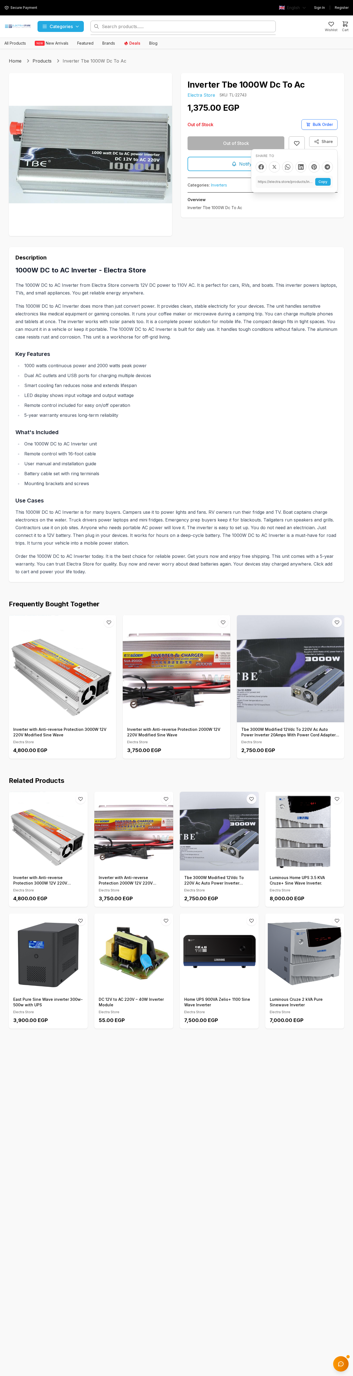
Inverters (219, 185)
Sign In (319, 8)
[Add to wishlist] (297, 143)
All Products (15, 43)
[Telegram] (327, 166)
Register (342, 8)
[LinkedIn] (300, 166)
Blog (153, 43)
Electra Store (201, 95)
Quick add (65, 716)
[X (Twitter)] (274, 166)
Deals (134, 43)
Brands (108, 43)
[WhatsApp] (287, 166)
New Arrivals (52, 43)
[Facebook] (261, 166)
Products (42, 61)
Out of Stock (236, 143)
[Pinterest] (314, 166)
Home (15, 61)
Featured (85, 43)
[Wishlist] (109, 622)
